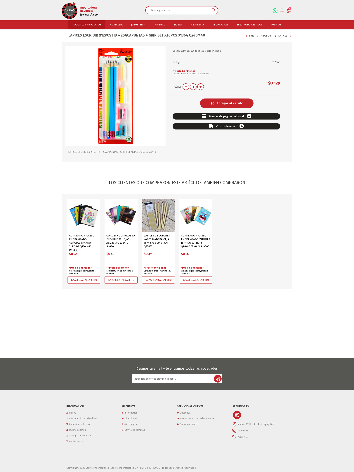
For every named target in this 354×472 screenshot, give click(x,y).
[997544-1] (83, 215)
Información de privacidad (83, 418)
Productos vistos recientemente (197, 418)
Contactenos (76, 441)
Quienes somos (77, 429)
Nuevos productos (189, 424)
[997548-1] (121, 215)
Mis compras (131, 424)
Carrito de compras (134, 429)
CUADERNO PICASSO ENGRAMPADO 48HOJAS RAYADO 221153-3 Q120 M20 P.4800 (81, 243)
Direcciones (130, 418)
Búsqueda (185, 412)
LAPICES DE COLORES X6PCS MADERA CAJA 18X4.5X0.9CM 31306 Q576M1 (157, 241)
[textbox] (177, 10)
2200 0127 (242, 430)
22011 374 (242, 437)
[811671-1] (158, 215)
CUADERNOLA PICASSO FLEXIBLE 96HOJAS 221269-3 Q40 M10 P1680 (120, 241)
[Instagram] (237, 415)
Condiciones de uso (79, 424)
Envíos (72, 412)
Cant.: (177, 86)
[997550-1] (195, 215)
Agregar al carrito (85, 280)
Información (131, 412)
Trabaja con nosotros (80, 435)
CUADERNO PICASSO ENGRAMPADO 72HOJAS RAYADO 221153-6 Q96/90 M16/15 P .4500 (195, 241)
